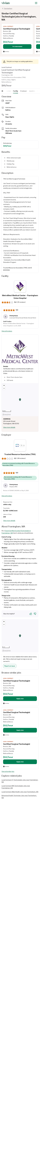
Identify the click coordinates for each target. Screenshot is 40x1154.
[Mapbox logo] (6, 414)
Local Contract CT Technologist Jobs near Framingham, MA (20, 781)
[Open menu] (2, 91)
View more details (9, 427)
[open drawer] (36, 2)
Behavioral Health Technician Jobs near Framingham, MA (19, 797)
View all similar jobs (8, 771)
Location (32, 91)
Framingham (8, 8)
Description (7, 91)
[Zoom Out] (4, 388)
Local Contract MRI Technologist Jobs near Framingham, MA (16, 787)
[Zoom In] (4, 385)
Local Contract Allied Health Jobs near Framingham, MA (20, 792)
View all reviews (7, 331)
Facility (15, 91)
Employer (23, 91)
